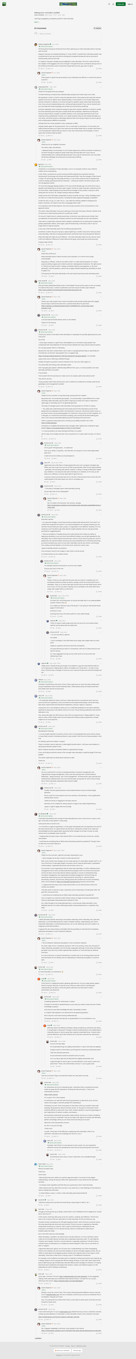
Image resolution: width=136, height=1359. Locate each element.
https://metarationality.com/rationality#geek (68, 1281)
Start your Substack (63, 1350)
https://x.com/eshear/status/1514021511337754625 (63, 428)
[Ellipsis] (100, 44)
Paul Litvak (41, 281)
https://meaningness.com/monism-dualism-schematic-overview (58, 1317)
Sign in (130, 4)
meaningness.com (65, 1312)
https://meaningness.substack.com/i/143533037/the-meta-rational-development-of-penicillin (71, 1330)
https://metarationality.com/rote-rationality (73, 1276)
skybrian (53, 620)
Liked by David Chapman (47, 46)
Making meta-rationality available (47, 13)
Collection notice (81, 1346)
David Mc (41, 1200)
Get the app (77, 1350)
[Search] (109, 4)
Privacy (68, 1346)
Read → (36, 22)
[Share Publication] (113, 4)
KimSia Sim (44, 315)
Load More (38, 1338)
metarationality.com (52, 1294)
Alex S (46, 462)
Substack (59, 1355)
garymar (41, 164)
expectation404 (43, 87)
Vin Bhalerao (42, 814)
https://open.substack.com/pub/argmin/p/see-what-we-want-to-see (60, 290)
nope (43, 978)
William (40, 679)
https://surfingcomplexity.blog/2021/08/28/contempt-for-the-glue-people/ (62, 356)
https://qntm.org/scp (51, 1094)
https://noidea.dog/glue (49, 423)
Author (43, 75)
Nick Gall (41, 1209)
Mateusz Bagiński (44, 44)
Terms (73, 1346)
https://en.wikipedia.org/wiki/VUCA (68, 882)
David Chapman (39, 15)
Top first (98, 28)
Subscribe (120, 4)
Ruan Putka (42, 1164)
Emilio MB (53, 596)
